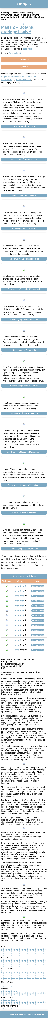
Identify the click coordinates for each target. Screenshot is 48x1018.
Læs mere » (24, 60)
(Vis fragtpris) (15, 53)
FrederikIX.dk (30, 77)
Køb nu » (24, 67)
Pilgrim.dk (5, 77)
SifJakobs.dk (6, 80)
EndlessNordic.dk (23, 80)
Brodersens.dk (17, 77)
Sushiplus (24, 4)
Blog (16, 1014)
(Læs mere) (27, 49)
